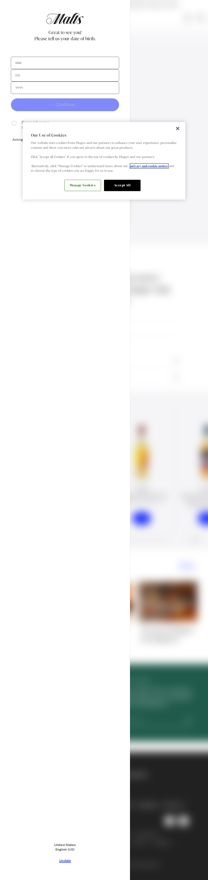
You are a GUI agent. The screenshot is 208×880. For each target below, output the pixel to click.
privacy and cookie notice (149, 166)
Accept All (122, 185)
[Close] (178, 128)
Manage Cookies (83, 185)
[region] (104, 161)
